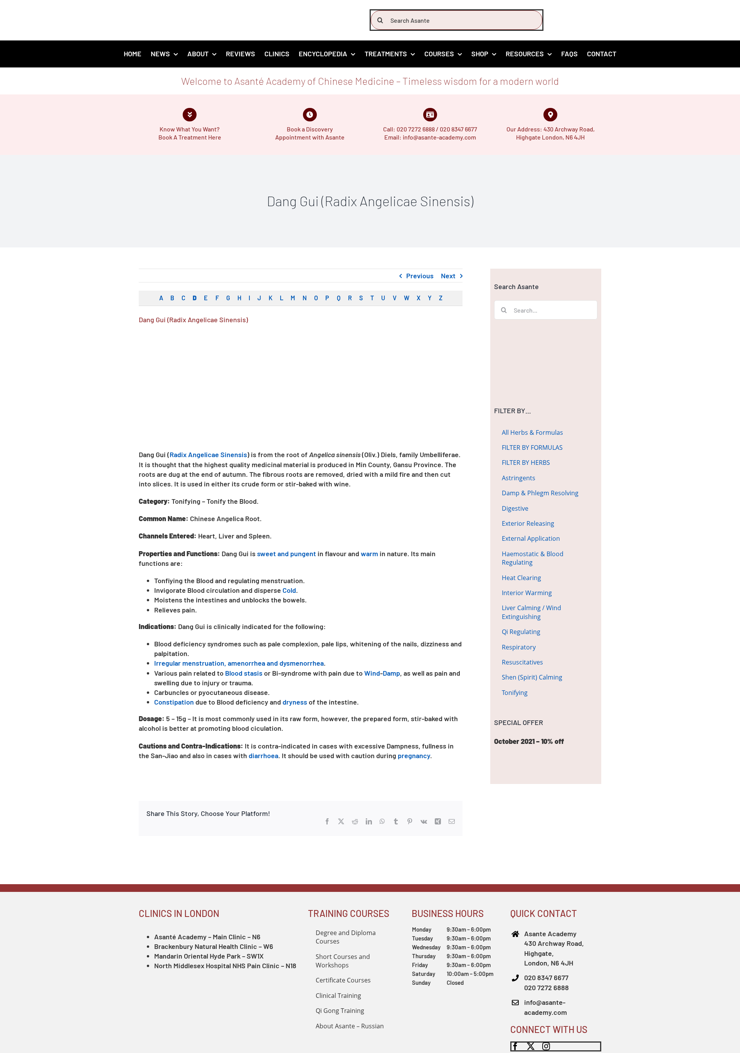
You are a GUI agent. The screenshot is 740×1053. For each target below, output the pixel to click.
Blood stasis (243, 673)
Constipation (174, 702)
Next (448, 275)
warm (369, 553)
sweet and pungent (286, 553)
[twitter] (531, 1046)
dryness (295, 702)
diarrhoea (263, 755)
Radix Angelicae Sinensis (208, 454)
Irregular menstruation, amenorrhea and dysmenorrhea (239, 663)
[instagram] (546, 1046)
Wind (372, 673)
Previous (420, 275)
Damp (391, 673)
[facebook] (515, 1046)
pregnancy (414, 755)
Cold (289, 590)
